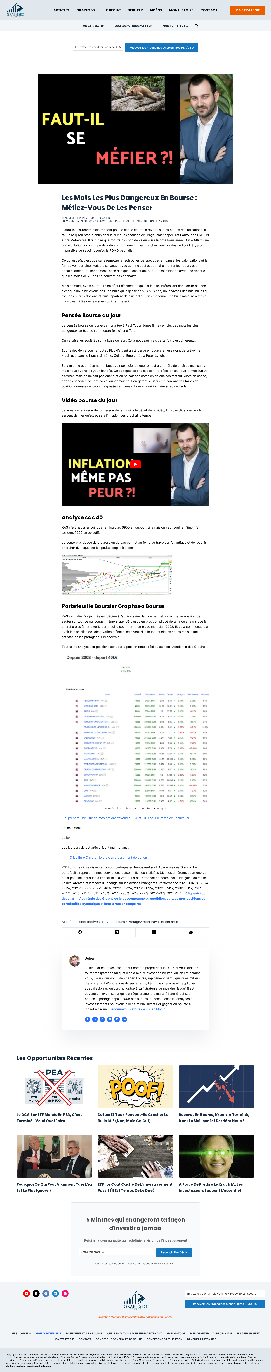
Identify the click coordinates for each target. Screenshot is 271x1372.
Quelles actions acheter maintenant (134, 1333)
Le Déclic (113, 10)
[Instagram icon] (117, 1019)
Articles (61, 10)
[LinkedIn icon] (95, 1019)
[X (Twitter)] (117, 932)
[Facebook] (80, 932)
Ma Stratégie (64, 1339)
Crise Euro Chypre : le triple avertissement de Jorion (108, 857)
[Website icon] (102, 1019)
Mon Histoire (181, 10)
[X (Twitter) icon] (109, 1019)
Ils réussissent (248, 1333)
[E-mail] (190, 932)
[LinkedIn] (154, 932)
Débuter (135, 10)
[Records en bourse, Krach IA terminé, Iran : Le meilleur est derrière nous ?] (216, 1086)
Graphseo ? (87, 10)
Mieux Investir (93, 26)
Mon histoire (176, 1333)
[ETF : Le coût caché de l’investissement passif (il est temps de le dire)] (135, 1156)
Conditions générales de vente (119, 1339)
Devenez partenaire (201, 1339)
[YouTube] (26, 1293)
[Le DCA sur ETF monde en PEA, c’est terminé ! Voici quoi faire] (54, 1086)
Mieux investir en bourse (84, 1333)
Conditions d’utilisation (165, 1339)
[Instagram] (65, 1293)
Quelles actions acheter (133, 26)
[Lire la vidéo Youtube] (135, 464)
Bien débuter (199, 1333)
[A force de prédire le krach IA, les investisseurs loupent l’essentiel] (216, 1156)
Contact (209, 10)
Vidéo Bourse (223, 1333)
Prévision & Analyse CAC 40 (80, 220)
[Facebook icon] (87, 1019)
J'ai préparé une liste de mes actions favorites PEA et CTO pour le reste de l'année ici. (126, 818)
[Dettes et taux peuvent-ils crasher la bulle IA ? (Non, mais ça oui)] (135, 1086)
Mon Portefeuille (175, 26)
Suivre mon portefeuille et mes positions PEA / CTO (133, 220)
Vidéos (156, 10)
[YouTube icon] (124, 1019)
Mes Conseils (21, 1333)
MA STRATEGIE (247, 10)
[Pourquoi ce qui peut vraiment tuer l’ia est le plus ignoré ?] (54, 1156)
